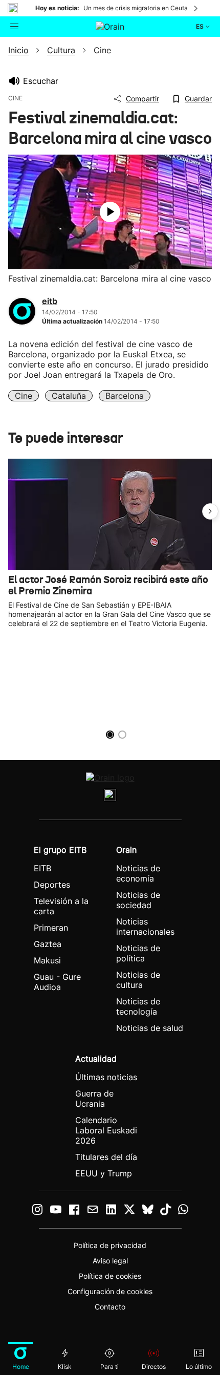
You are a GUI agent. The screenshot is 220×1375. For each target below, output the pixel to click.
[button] (210, 511)
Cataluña (69, 396)
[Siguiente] (196, 8)
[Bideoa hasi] (110, 212)
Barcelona (124, 396)
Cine (23, 396)
